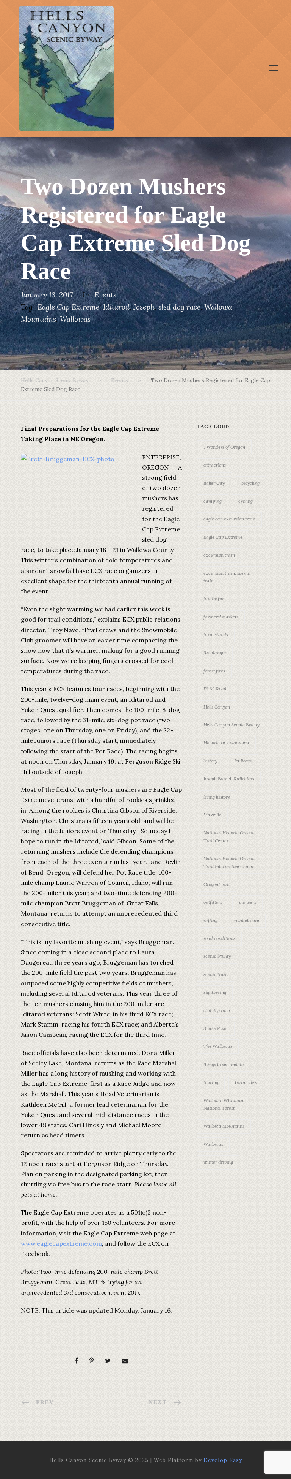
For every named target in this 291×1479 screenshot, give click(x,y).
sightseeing (214, 992)
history (210, 761)
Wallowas (75, 319)
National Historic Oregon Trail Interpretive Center (229, 862)
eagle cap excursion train (229, 519)
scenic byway (217, 956)
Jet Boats (243, 761)
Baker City (214, 483)
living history (216, 797)
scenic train (215, 974)
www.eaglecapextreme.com (61, 1243)
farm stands (215, 634)
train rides (246, 1082)
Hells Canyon (216, 707)
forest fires (214, 671)
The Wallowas (217, 1046)
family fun (214, 598)
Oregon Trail (216, 884)
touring (210, 1082)
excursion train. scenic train (226, 577)
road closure (246, 920)
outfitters (212, 902)
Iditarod (116, 307)
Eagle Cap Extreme (68, 307)
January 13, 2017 (47, 294)
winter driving (218, 1162)
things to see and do (223, 1064)
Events (105, 294)
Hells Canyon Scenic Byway (231, 725)
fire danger (214, 652)
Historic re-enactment (226, 742)
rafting (210, 920)
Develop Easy (222, 1460)
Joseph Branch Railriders (228, 778)
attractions (214, 465)
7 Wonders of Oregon (224, 447)
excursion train (219, 555)
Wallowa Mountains (223, 1126)
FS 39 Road (215, 688)
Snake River (215, 1028)
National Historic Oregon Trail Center (229, 836)
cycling (245, 501)
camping (212, 501)
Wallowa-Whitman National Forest (223, 1104)
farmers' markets (220, 617)
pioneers (247, 902)
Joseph (144, 307)
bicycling (250, 483)
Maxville (212, 815)
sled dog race (179, 307)
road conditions (219, 938)
